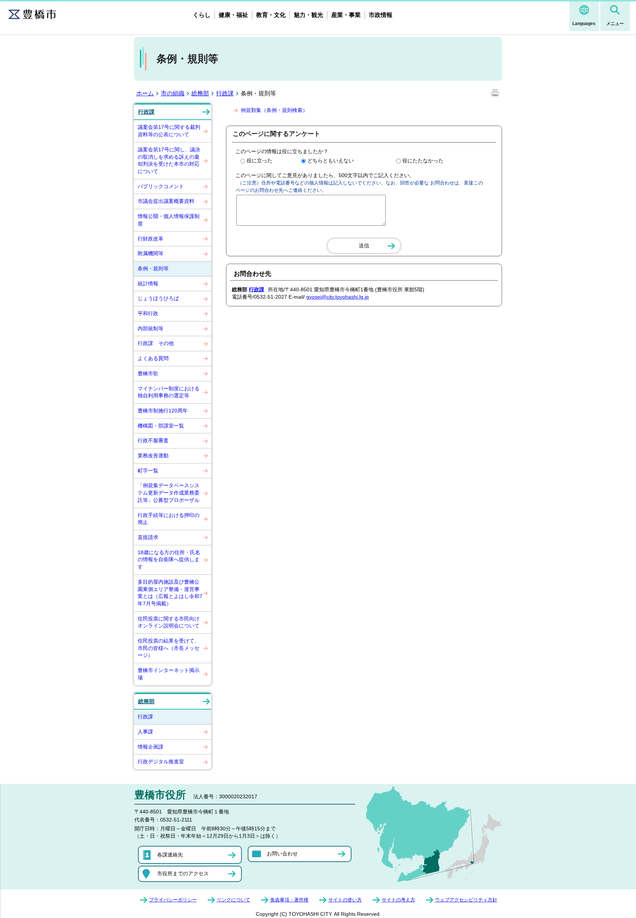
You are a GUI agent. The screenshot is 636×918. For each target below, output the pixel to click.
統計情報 (148, 283)
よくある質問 (153, 358)
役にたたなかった (423, 160)
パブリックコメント (161, 186)
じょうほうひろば (158, 298)
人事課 (145, 732)
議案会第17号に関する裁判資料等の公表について (169, 130)
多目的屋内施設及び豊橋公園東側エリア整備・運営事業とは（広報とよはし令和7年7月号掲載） (170, 592)
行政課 (225, 93)
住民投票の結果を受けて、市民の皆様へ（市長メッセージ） (168, 648)
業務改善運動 (153, 455)
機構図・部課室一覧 (161, 426)
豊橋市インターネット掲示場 (168, 673)
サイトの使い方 (345, 900)
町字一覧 (148, 471)
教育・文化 (271, 15)
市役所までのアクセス (183, 873)
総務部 (200, 93)
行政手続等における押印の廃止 (168, 518)
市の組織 (172, 93)
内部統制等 (150, 328)
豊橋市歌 (148, 373)
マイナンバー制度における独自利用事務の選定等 (168, 392)
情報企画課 (150, 747)
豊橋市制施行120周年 (163, 411)
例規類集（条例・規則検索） (274, 110)
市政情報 (380, 15)
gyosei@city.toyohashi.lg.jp (337, 297)
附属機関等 (150, 253)
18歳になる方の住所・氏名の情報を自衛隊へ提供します (169, 559)
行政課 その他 (156, 343)
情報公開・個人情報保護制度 (168, 219)
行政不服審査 (153, 440)
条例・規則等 (153, 268)
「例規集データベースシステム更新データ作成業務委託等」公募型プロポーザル (168, 492)
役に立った (259, 160)
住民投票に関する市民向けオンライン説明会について (168, 622)
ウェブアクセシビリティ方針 (466, 900)
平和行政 (148, 313)
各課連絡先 (170, 855)
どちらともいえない (330, 160)
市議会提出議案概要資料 (166, 201)
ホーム (145, 93)
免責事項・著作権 (289, 900)
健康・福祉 (233, 15)
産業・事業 (346, 15)
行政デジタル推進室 (161, 761)
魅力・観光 (308, 15)
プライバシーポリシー (173, 900)
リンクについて (233, 900)
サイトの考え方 (398, 900)
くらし (202, 15)
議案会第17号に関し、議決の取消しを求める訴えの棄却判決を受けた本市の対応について (169, 160)
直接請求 (148, 537)
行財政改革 (150, 239)
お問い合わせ (282, 854)
